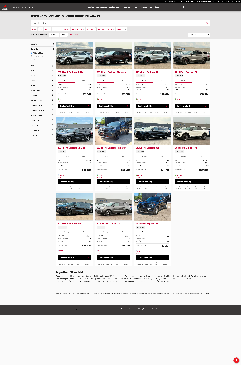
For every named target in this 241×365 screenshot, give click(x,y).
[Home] (5, 7)
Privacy (131, 308)
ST (40, 29)
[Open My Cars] (183, 7)
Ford (63, 35)
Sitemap (140, 308)
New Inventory (101, 7)
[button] (74, 75)
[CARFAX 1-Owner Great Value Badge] (61, 100)
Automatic (121, 29)
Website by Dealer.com (80, 310)
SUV (34, 29)
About (156, 7)
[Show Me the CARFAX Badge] (100, 176)
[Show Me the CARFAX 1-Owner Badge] (100, 100)
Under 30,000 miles (61, 29)
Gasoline (91, 29)
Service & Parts (146, 7)
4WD (47, 29)
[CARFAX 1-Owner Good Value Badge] (61, 252)
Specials (91, 7)
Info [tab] (83, 80)
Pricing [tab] (66, 80)
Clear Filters (73, 35)
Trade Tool (126, 7)
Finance (135, 7)
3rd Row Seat (78, 29)
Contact (114, 308)
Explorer (53, 35)
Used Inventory (114, 7)
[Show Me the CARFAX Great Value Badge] (139, 100)
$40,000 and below (105, 29)
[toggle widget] (236, 360)
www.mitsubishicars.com (155, 308)
